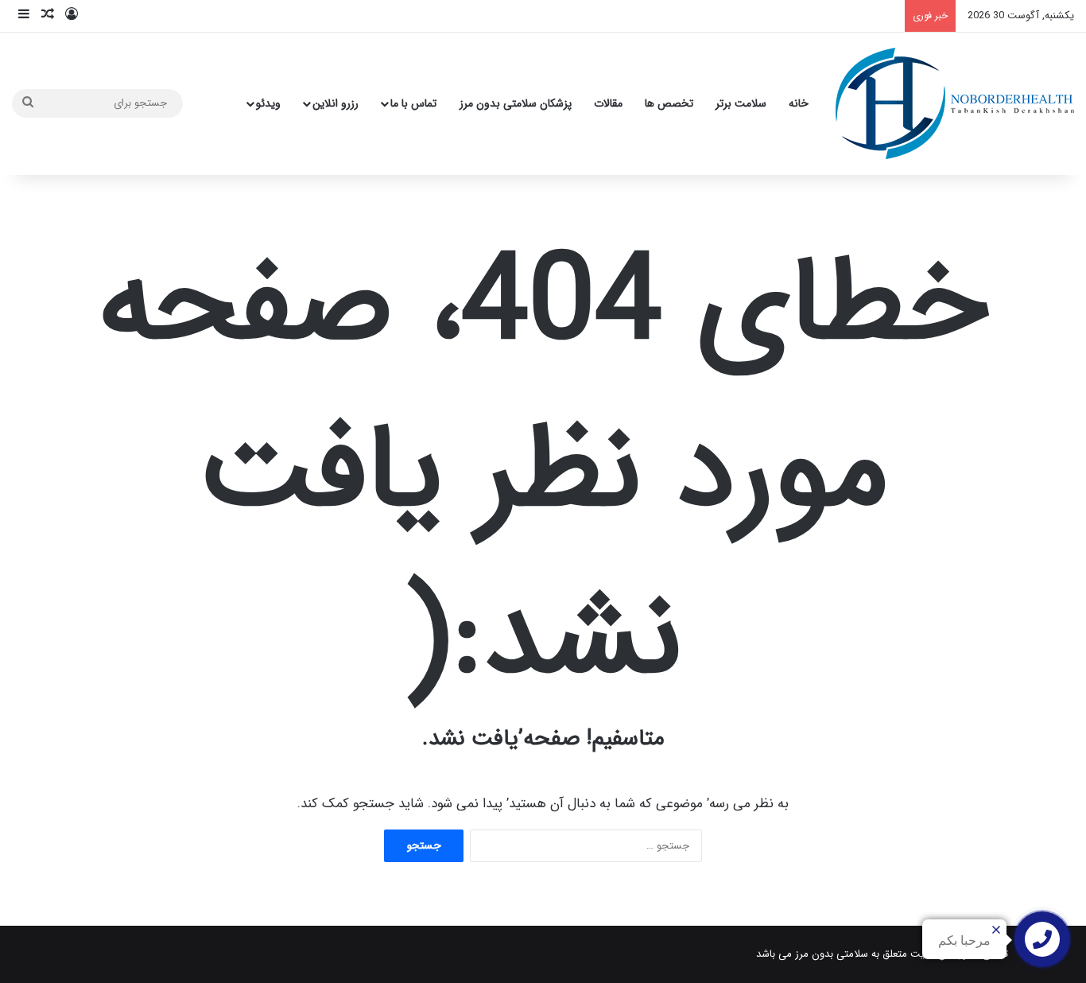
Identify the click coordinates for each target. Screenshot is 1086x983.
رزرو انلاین (335, 103)
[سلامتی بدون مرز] (955, 103)
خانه (799, 103)
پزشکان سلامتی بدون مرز (516, 103)
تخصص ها (669, 103)
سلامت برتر (741, 103)
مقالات (608, 103)
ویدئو (268, 103)
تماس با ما (413, 103)
